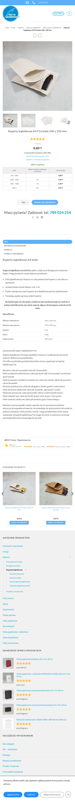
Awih (7, 28)
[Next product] (35, 35)
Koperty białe (15, 578)
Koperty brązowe (17, 574)
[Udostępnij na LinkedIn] (42, 217)
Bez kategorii (8, 626)
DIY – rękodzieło (10, 749)
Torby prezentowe (10, 643)
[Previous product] (40, 35)
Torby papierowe (10, 621)
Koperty (21, 28)
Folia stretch (8, 598)
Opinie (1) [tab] (8, 250)
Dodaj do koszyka (45, 202)
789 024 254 (60, 212)
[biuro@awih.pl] (28, 2)
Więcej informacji (52, 794)
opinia (37, 143)
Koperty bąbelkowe (33, 28)
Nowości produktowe (12, 760)
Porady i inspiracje (11, 766)
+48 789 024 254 (43, 2)
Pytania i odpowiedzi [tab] (14, 254)
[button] (69, 14)
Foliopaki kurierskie (14, 562)
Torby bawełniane (10, 637)
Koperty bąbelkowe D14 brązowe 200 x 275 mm (55, 509)
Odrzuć (31, 794)
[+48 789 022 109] (34, 2)
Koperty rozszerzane (14, 591)
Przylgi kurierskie (13, 566)
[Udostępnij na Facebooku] (33, 217)
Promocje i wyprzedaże (13, 546)
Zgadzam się (13, 794)
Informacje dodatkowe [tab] (15, 246)
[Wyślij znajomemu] (37, 217)
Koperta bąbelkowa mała (20, 586)
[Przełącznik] (70, 557)
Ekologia (6, 755)
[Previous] (8, 76)
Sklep (13, 28)
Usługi (6, 551)
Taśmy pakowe (9, 615)
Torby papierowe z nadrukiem (15, 632)
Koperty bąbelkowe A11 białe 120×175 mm (19, 509)
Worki (5, 604)
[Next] (66, 76)
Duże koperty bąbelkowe (52, 28)
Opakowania (8, 609)
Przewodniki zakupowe (13, 772)
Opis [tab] (6, 242)
